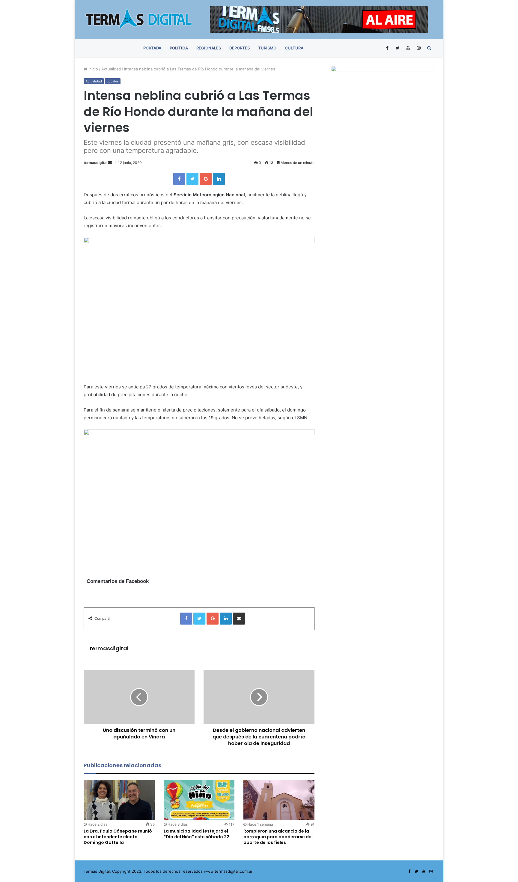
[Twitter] (397, 48)
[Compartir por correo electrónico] (239, 619)
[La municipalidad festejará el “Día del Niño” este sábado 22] (199, 800)
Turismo (267, 48)
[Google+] (206, 179)
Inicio (92, 69)
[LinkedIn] (219, 179)
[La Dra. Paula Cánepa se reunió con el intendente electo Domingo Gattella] (119, 800)
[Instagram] (418, 48)
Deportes (239, 48)
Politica (179, 48)
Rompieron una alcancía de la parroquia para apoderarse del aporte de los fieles (278, 836)
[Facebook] (387, 48)
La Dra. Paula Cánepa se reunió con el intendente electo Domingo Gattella (118, 836)
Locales (113, 81)
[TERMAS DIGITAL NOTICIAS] (139, 18)
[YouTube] (408, 48)
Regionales (208, 48)
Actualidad (111, 69)
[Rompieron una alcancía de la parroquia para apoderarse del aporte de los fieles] (278, 800)
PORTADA (152, 48)
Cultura (294, 48)
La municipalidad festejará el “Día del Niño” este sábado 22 (196, 834)
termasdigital (95, 162)
